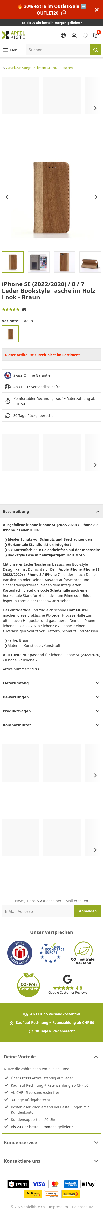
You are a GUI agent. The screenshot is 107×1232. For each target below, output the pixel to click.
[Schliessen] (96, 9)
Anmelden (88, 911)
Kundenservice (20, 1142)
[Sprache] (63, 35)
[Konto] (74, 35)
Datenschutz (82, 1206)
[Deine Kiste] (95, 35)
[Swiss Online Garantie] (19, 953)
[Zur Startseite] (13, 35)
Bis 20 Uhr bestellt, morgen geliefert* (42, 1126)
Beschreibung (16, 511)
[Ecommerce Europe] (51, 953)
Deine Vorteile (20, 1057)
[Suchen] (95, 49)
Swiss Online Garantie (31, 375)
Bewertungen (16, 696)
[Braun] (10, 334)
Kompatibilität (17, 724)
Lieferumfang (16, 682)
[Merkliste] (85, 35)
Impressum (58, 1206)
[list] (51, 108)
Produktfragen (17, 710)
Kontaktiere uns (22, 1161)
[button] (11, 49)
